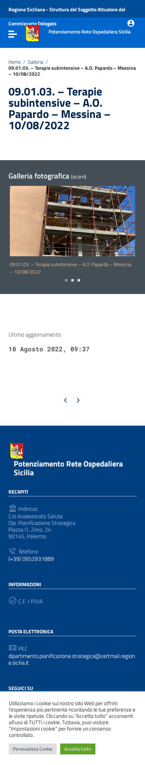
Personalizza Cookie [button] (32, 748)
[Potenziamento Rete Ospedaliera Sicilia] (33, 33)
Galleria (35, 62)
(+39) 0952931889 (31, 559)
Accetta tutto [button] (77, 748)
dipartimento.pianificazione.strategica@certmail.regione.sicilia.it (71, 659)
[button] (66, 280)
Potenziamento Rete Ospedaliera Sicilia (68, 468)
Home (14, 62)
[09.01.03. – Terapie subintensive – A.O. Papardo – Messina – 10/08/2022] (72, 221)
